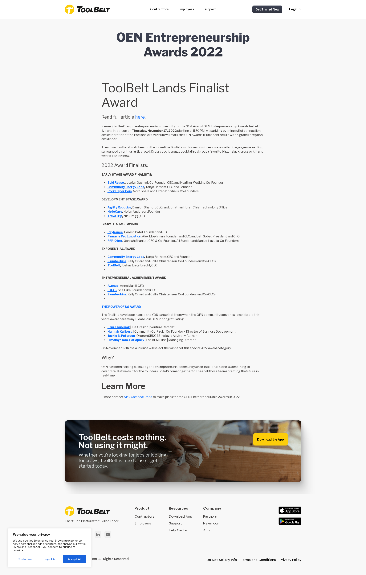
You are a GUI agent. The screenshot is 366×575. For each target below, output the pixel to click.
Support (210, 9)
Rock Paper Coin (120, 191)
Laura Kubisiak (119, 327)
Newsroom (211, 523)
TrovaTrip (115, 216)
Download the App (270, 439)
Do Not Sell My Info (222, 559)
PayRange (115, 232)
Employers (186, 9)
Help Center (178, 530)
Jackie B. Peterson (121, 336)
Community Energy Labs (126, 187)
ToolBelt (114, 265)
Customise (25, 559)
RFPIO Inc (115, 241)
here (140, 117)
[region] (50, 547)
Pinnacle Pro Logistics (124, 236)
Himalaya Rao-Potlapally (126, 340)
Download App (180, 516)
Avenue (113, 286)
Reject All (50, 559)
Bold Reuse (116, 182)
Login (293, 9)
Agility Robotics (119, 207)
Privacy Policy (290, 559)
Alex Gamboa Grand (138, 397)
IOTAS (112, 290)
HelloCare (115, 211)
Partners (210, 516)
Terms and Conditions (258, 559)
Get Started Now (267, 9)
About (208, 530)
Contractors (159, 9)
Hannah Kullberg (120, 331)
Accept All (74, 559)
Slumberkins (117, 261)
